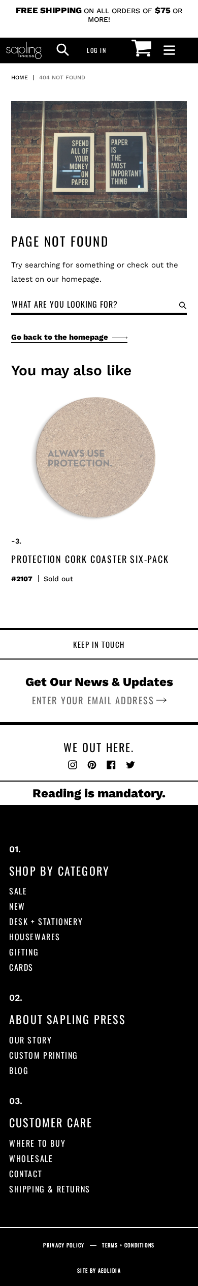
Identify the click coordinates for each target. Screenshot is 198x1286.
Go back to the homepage (59, 337)
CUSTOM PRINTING (43, 1055)
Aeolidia (109, 1270)
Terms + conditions (128, 1245)
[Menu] (169, 50)
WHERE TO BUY (37, 1143)
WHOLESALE (31, 1158)
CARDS (21, 967)
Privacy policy (63, 1245)
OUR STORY (30, 1040)
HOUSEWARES (34, 937)
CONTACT (25, 1174)
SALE (18, 891)
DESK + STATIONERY (46, 921)
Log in (99, 49)
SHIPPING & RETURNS (49, 1189)
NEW (17, 906)
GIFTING (24, 952)
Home (19, 77)
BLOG (18, 1070)
